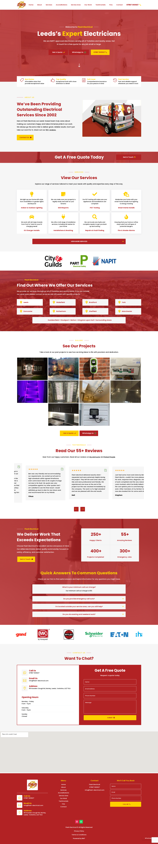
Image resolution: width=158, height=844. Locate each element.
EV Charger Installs (32, 230)
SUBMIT (110, 718)
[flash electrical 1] (32, 379)
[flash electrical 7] (63, 402)
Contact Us (24, 137)
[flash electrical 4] (94, 379)
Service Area (76, 5)
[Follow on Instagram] (77, 821)
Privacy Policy (79, 831)
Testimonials (101, 5)
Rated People (109, 457)
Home (31, 5)
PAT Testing (95, 208)
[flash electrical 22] (94, 425)
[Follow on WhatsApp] (81, 821)
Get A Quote (57, 52)
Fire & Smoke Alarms (126, 230)
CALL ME (125, 804)
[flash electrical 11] (94, 402)
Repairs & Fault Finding (94, 230)
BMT (83, 838)
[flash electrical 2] (63, 379)
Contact (119, 5)
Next (81, 509)
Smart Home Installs (126, 208)
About (39, 5)
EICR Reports (63, 208)
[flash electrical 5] (125, 379)
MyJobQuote (94, 457)
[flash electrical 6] (32, 402)
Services (49, 5)
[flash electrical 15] (63, 425)
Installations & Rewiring (63, 230)
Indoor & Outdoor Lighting (31, 208)
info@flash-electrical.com (94, 790)
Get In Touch (128, 157)
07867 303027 (132, 5)
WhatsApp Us (77, 52)
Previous (78, 509)
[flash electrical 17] (125, 402)
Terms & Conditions (79, 835)
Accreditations (61, 5)
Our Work (88, 5)
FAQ (110, 5)
